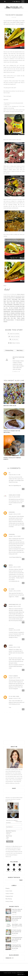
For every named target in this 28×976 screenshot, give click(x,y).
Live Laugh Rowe (18, 306)
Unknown (12, 512)
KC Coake (11, 589)
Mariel (11, 565)
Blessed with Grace (12, 297)
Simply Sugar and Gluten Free (17, 311)
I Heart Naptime (16, 304)
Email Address (9, 827)
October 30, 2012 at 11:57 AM (14, 474)
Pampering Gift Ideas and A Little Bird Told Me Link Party (16, 946)
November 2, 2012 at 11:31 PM (14, 514)
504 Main (18, 294)
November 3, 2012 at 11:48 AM (14, 536)
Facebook (8, 866)
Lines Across (12, 306)
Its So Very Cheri (14, 696)
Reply (23, 506)
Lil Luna (7, 306)
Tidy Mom (13, 318)
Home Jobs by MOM (14, 495)
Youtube (19, 871)
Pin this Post (15, 339)
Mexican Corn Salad (10, 405)
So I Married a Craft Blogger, (14, 313)
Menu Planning (9, 898)
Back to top (21, 974)
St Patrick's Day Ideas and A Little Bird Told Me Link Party (16, 931)
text (7, 838)
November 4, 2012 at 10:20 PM (14, 590)
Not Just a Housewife (13, 307)
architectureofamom (18, 357)
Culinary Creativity (16, 342)
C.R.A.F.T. (9, 299)
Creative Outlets (9, 890)
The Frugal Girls (13, 316)
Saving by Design (9, 901)
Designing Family (9, 896)
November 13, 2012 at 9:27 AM (14, 698)
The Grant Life (19, 316)
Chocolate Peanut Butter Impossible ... (12, 431)
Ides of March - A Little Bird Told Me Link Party (17, 925)
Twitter (14, 866)
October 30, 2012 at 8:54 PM (14, 496)
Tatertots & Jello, (16, 314)
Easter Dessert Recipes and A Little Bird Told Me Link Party (17, 918)
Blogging (7, 888)
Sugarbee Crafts (10, 314)
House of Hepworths (9, 304)
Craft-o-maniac (14, 299)
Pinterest (8, 871)
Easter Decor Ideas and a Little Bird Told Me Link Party (17, 911)
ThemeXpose (14, 972)
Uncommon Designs (10, 319)
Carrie (11, 645)
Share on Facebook (14, 333)
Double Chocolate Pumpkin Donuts (12, 458)
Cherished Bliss (18, 297)
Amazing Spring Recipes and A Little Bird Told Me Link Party (17, 939)
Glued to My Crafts (11, 302)
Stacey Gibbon (13, 675)
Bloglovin (14, 871)
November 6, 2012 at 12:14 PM (14, 606)
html (8, 837)
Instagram (20, 866)
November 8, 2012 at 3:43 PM (14, 677)
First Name (8, 822)
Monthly (8, 833)
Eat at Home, (9, 301)
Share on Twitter (15, 336)
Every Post (9, 832)
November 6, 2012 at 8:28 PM (14, 630)
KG (9, 472)
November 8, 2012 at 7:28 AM (14, 647)
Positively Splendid (18, 309)
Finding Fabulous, (16, 301)
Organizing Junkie (10, 309)
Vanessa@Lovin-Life (15, 604)
